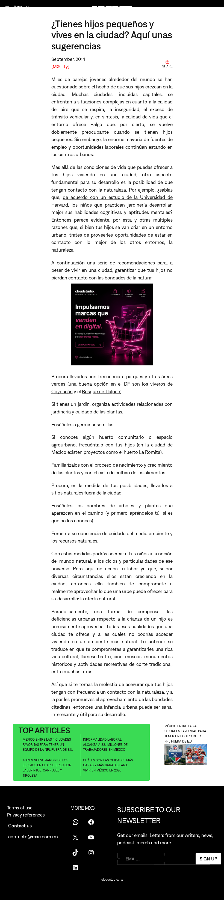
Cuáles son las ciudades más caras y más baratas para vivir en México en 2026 (108, 765)
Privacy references (26, 815)
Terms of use (20, 807)
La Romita (149, 452)
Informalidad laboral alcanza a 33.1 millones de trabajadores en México (105, 745)
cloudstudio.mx (112, 879)
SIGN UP (208, 859)
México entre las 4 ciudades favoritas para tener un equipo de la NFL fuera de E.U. (48, 745)
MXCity (60, 66)
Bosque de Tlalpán (101, 391)
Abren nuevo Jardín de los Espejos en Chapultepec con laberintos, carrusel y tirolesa (47, 767)
